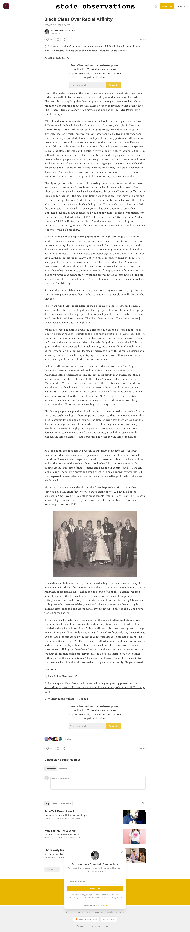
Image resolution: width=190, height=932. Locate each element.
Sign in (181, 6)
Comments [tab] (51, 768)
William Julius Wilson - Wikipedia (68, 699)
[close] (121, 852)
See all (50, 869)
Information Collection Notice (94, 897)
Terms (104, 912)
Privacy (96, 912)
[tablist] (56, 768)
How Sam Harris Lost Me (60, 830)
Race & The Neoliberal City (64, 676)
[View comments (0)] (58, 39)
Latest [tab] (55, 803)
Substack (81, 926)
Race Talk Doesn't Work (59, 811)
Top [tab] (47, 803)
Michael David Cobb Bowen (63, 30)
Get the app (108, 919)
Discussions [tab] (66, 803)
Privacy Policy (116, 897)
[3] (71, 383)
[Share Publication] (156, 6)
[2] (71, 226)
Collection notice (116, 912)
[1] (86, 138)
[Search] (149, 6)
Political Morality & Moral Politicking (61, 834)
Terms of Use (108, 894)
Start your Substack (87, 919)
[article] (95, 817)
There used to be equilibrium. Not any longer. (66, 815)
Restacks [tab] (63, 768)
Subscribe (167, 6)
